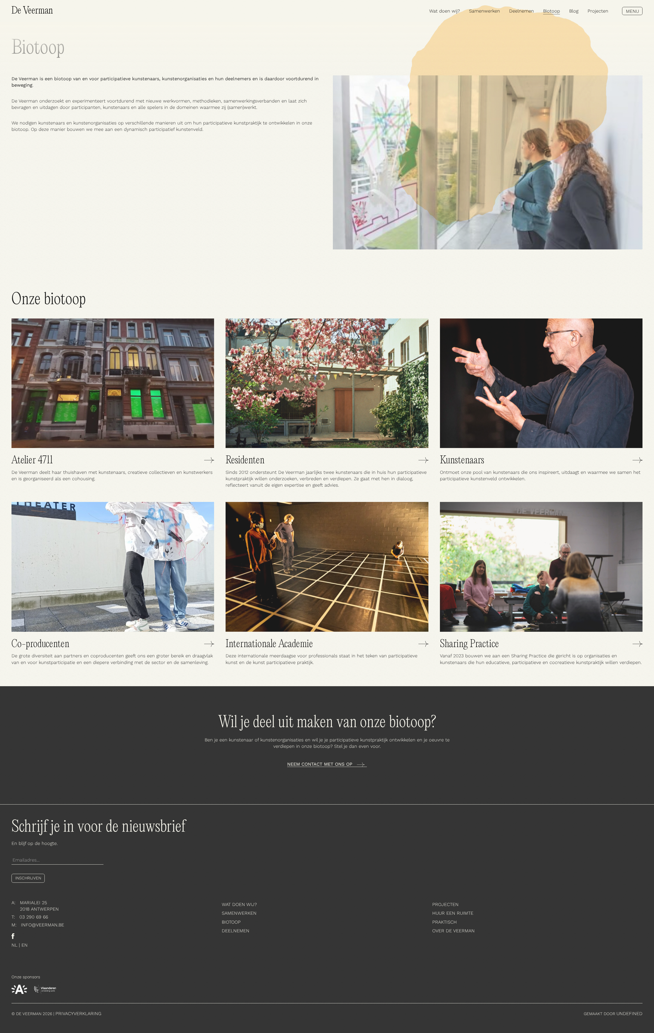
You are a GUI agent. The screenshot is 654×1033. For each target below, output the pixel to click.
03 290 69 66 (33, 917)
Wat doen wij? (444, 11)
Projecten (598, 11)
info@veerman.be (42, 924)
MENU (632, 11)
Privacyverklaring (78, 1013)
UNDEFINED (629, 1013)
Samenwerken (484, 11)
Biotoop (551, 11)
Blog (573, 11)
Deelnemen (521, 11)
